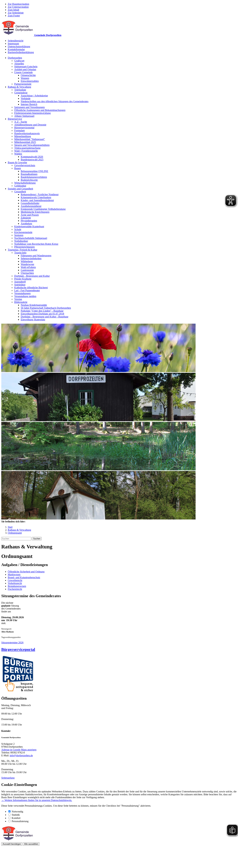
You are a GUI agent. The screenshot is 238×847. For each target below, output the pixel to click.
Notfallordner (21, 241)
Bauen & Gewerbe (17, 162)
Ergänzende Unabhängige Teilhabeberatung (43, 209)
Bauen (17, 168)
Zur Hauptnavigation (18, 4)
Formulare (19, 130)
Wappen (25, 78)
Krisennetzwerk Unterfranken (36, 197)
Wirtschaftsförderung (25, 182)
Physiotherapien (29, 220)
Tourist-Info (20, 252)
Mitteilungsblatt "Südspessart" (29, 139)
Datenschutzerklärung (19, 46)
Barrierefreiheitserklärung (21, 52)
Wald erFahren (28, 267)
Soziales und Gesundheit (20, 188)
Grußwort (19, 60)
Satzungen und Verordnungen (29, 107)
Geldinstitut (20, 185)
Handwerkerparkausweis (27, 133)
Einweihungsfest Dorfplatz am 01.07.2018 (42, 313)
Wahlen (18, 153)
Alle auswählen (31, 844)
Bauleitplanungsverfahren (34, 177)
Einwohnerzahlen (30, 81)
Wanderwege (27, 264)
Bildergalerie (20, 302)
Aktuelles (19, 63)
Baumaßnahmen (29, 174)
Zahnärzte (26, 217)
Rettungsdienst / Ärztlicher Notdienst (39, 194)
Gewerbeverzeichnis (24, 165)
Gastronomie (27, 270)
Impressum (13, 43)
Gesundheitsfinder (30, 203)
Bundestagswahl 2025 (32, 159)
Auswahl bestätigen (12, 844)
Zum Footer (14, 15)
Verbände (25, 98)
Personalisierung (20, 821)
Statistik (16, 814)
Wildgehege (27, 261)
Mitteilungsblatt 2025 (25, 142)
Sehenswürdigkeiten (31, 258)
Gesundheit (20, 191)
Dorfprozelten (15, 57)
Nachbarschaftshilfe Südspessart (30, 238)
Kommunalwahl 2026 (32, 156)
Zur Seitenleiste (16, 12)
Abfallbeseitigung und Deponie (30, 124)
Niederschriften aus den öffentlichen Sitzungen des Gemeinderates (54, 101)
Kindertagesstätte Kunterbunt (29, 226)
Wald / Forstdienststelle (26, 150)
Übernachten (27, 273)
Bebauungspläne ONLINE (34, 171)
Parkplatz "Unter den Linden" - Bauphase (42, 310)
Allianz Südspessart (24, 116)
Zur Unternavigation (18, 6)
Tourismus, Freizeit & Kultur (22, 249)
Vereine (18, 299)
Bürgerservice (15, 118)
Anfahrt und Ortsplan (25, 69)
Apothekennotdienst (31, 206)
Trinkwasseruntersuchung (27, 148)
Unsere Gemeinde (23, 72)
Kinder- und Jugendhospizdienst (37, 200)
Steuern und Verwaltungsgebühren (32, 145)
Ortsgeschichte (28, 75)
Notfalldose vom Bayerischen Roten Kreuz (36, 244)
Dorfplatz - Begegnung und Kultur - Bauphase (44, 316)
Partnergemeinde (22, 84)
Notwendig (17, 811)
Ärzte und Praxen (30, 214)
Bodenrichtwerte (29, 180)
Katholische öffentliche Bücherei (31, 287)
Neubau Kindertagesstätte (34, 305)
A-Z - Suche (20, 121)
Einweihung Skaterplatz (33, 319)
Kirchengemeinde (23, 232)
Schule (17, 229)
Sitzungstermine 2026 (12, 642)
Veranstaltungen (22, 293)
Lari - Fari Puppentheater (27, 290)
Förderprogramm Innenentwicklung (32, 113)
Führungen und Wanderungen (36, 255)
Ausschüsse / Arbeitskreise (34, 95)
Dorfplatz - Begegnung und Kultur (32, 276)
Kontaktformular (16, 49)
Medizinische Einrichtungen (35, 212)
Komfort (16, 818)
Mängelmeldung (22, 136)
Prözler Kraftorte (22, 278)
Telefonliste (20, 89)
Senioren (18, 235)
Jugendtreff (20, 281)
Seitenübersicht (15, 40)
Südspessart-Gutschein (25, 66)
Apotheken (26, 223)
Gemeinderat (20, 92)
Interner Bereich (29, 104)
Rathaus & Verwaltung (19, 86)
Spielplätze (19, 284)
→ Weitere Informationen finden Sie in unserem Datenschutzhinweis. (36, 800)
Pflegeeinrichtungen (24, 246)
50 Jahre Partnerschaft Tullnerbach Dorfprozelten (46, 308)
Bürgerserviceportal (24, 127)
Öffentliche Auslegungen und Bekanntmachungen (39, 110)
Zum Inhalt (13, 9)
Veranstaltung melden (25, 296)
